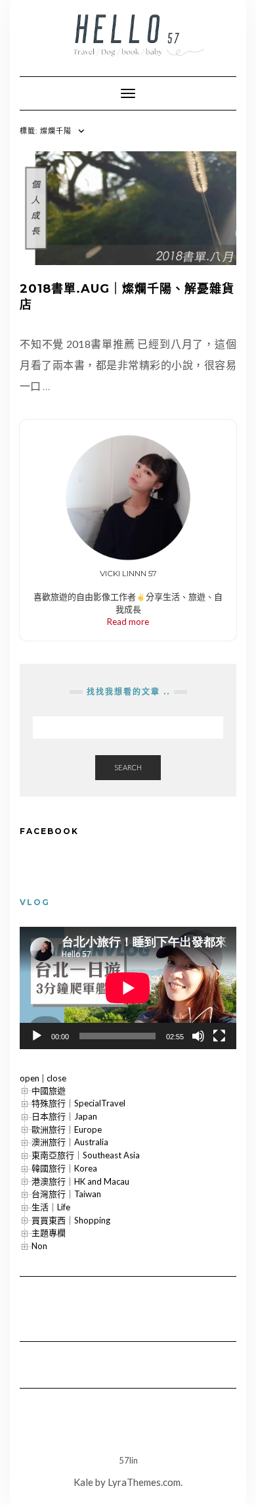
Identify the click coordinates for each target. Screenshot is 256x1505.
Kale (83, 1482)
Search (128, 767)
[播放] (36, 1036)
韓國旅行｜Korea (64, 1168)
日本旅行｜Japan (64, 1116)
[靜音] (198, 1036)
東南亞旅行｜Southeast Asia (86, 1155)
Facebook (49, 831)
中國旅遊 (49, 1090)
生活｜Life (51, 1207)
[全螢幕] (219, 1036)
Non (39, 1246)
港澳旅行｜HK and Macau (80, 1181)
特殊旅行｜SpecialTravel (78, 1103)
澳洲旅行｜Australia (70, 1142)
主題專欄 (49, 1232)
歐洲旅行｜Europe (67, 1129)
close (56, 1078)
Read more (128, 621)
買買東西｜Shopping (71, 1220)
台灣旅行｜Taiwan (66, 1194)
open (29, 1078)
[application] (128, 988)
